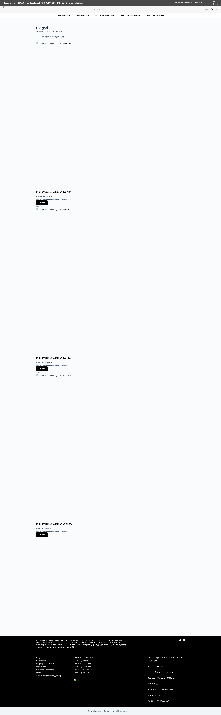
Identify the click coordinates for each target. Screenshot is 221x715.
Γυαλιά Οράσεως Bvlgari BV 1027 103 (53, 358)
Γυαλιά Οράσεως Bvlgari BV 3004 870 (54, 524)
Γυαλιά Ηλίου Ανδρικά (104, 16)
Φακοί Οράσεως (83, 16)
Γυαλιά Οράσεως (64, 16)
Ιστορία (39, 673)
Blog (38, 657)
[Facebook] (180, 640)
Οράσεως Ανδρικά (82, 660)
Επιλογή (42, 203)
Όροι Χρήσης (41, 666)
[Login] (217, 9)
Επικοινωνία (199, 3)
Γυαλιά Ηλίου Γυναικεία (130, 16)
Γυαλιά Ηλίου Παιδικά (155, 16)
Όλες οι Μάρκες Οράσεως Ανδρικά (55, 199)
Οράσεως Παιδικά (81, 673)
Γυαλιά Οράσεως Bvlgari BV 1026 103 (54, 192)
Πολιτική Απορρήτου (45, 670)
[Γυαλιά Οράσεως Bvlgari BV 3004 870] (110, 448)
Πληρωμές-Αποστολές (183, 3)
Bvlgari (39, 199)
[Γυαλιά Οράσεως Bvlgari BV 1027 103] (110, 282)
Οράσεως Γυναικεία (82, 666)
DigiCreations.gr (121, 711)
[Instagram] (184, 640)
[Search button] (126, 9)
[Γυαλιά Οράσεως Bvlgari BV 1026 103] (110, 116)
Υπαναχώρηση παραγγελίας (48, 676)
